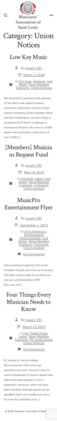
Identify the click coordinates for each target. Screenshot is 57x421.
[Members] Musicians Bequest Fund (28, 151)
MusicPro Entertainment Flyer (28, 204)
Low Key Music (28, 57)
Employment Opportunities (31, 236)
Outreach (41, 185)
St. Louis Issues (41, 339)
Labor (39, 178)
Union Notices (41, 88)
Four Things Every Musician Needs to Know (28, 302)
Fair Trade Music (35, 333)
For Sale (25, 81)
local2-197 (34, 68)
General (39, 81)
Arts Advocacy (35, 231)
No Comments (34, 254)
